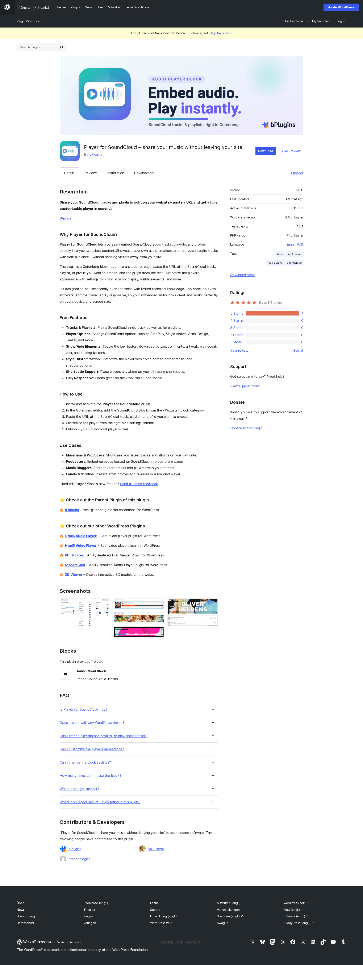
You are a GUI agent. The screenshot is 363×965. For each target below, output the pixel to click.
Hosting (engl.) (27, 916)
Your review (239, 350)
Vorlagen (90, 923)
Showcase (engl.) (96, 903)
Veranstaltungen (228, 909)
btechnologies (79, 859)
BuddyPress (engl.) (299, 923)
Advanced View (242, 275)
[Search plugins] (61, 47)
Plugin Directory (28, 21)
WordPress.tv (161, 923)
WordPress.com (296, 903)
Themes (89, 909)
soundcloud (294, 262)
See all (298, 350)
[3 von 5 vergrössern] (158, 618)
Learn (154, 903)
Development (144, 173)
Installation (115, 173)
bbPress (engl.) (296, 916)
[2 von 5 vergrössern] (158, 604)
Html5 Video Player (81, 545)
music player (276, 262)
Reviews (90, 173)
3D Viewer (73, 574)
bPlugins (95, 154)
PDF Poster (74, 555)
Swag (222, 923)
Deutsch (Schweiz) (69, 942)
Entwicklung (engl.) (163, 916)
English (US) (295, 244)
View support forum (245, 386)
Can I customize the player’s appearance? (92, 749)
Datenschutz (25, 923)
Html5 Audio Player (81, 536)
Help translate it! (221, 33)
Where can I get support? (79, 789)
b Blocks (72, 510)
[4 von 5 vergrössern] (158, 632)
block (280, 254)
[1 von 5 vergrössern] (105, 604)
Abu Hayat (156, 849)
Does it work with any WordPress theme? (92, 723)
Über (20, 903)
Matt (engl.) (294, 909)
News (21, 909)
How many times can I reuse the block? (90, 776)
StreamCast (75, 565)
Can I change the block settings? (85, 762)
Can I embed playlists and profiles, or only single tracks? (103, 736)
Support (297, 173)
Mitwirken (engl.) (229, 903)
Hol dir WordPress (341, 7)
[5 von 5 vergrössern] (212, 604)
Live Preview (291, 151)
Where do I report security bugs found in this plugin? (100, 802)
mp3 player (294, 254)
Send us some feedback (139, 484)
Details (69, 173)
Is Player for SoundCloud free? (83, 709)
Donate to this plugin (246, 428)
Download (265, 151)
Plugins (88, 916)
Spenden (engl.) (230, 916)
